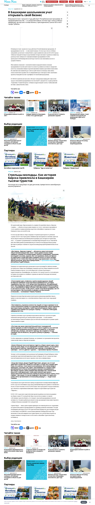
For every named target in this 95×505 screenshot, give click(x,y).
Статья (6, 5)
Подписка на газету (52, 1)
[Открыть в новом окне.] (14, 92)
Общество (10, 9)
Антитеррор (64, 1)
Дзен (71, 1)
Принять (84, 502)
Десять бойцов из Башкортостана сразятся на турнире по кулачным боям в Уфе (75, 5)
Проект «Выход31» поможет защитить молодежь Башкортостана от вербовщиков (32, 5)
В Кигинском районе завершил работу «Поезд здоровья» (53, 5)
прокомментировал (48, 260)
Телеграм (78, 1)
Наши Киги (10, 1)
